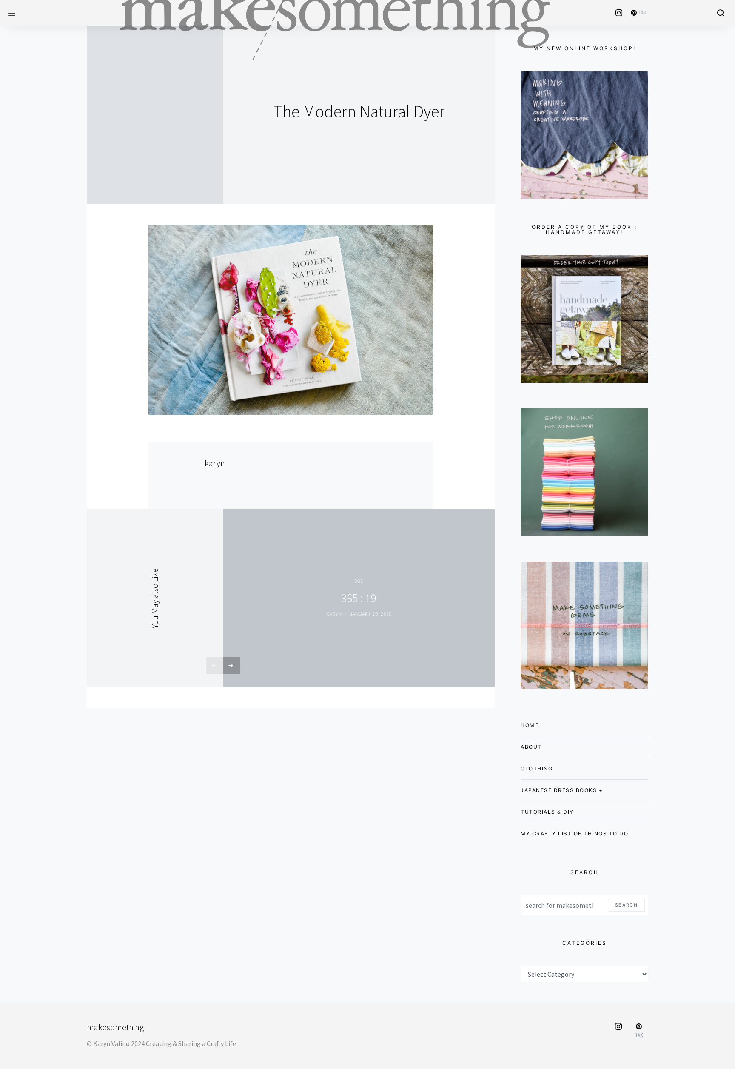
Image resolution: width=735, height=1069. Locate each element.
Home (529, 725)
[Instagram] (618, 12)
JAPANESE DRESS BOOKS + (562, 790)
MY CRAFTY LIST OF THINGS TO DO (574, 833)
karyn (215, 463)
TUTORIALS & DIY (547, 812)
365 (358, 581)
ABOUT (531, 747)
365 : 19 (358, 598)
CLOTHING (537, 768)
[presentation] (214, 665)
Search (626, 905)
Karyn (334, 614)
